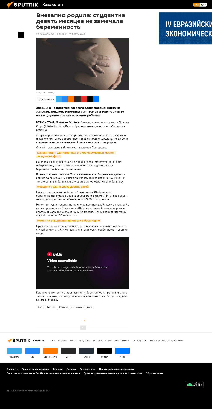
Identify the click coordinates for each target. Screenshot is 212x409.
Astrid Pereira (47, 92)
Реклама (71, 369)
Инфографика (122, 341)
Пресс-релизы (87, 369)
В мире (40, 307)
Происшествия (58, 341)
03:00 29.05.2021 (45, 33)
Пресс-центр (139, 341)
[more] (21, 35)
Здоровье (51, 307)
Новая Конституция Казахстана (166, 341)
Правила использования (35, 369)
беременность (77, 307)
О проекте (12, 369)
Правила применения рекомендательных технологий (112, 373)
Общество (63, 307)
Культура (97, 341)
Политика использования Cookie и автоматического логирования (43, 373)
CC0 (38, 92)
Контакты (58, 369)
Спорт (108, 341)
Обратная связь (154, 373)
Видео (73, 341)
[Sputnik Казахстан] (23, 8)
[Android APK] (194, 384)
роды (89, 307)
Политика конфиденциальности (116, 369)
